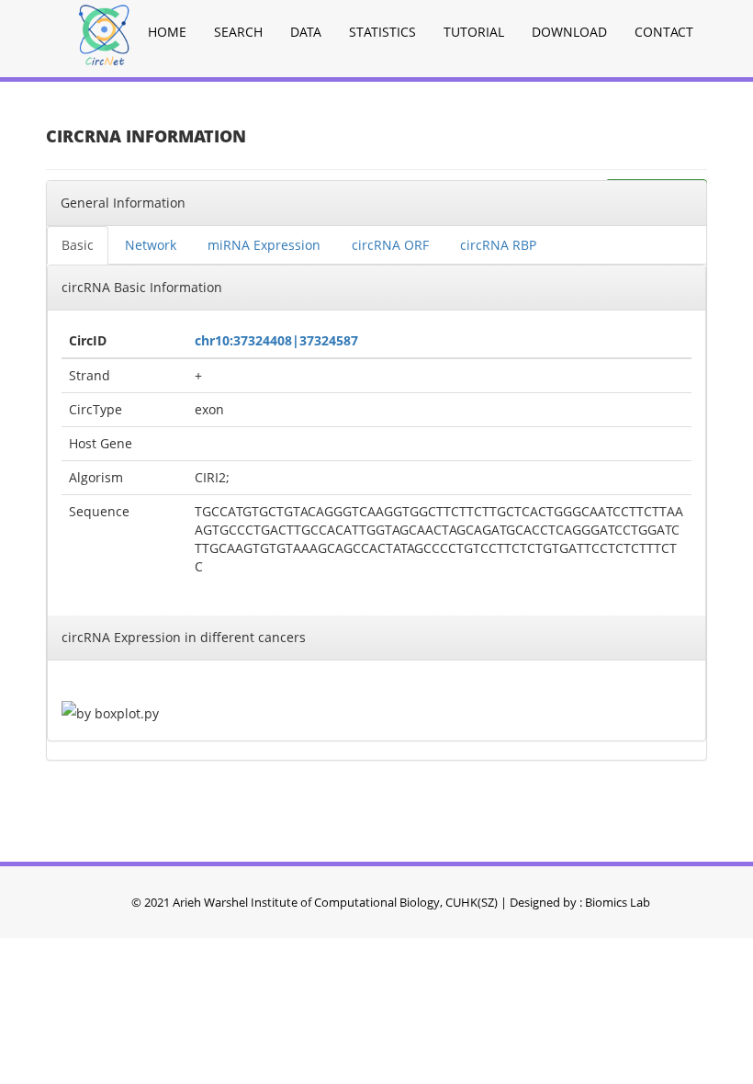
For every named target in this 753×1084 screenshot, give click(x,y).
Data (305, 31)
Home (167, 31)
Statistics (382, 31)
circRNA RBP (498, 245)
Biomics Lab (617, 902)
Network (150, 245)
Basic (78, 245)
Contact (664, 31)
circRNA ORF (390, 245)
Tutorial (474, 31)
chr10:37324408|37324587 (276, 340)
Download (569, 31)
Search (238, 31)
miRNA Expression (264, 245)
